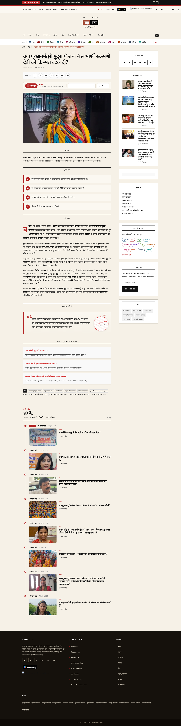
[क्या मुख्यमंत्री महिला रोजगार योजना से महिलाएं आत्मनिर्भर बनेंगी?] (43, 509)
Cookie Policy (76, 679)
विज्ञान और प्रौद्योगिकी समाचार (133, 210)
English (94, 17)
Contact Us (75, 652)
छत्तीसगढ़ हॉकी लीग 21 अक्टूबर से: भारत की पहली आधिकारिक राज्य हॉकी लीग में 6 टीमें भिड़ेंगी (146, 119)
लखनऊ (133, 250)
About (41, 9)
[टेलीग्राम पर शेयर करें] (57, 75)
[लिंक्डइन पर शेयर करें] (51, 75)
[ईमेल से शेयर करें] (62, 75)
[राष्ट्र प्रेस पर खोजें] (157, 35)
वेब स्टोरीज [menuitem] (101, 35)
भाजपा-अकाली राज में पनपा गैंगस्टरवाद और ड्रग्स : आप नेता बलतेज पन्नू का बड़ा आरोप (145, 84)
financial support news (99, 394)
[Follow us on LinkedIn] (173, 9)
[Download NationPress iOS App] (141, 9)
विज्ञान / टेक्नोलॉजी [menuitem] (73, 35)
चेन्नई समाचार (56, 703)
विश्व (119, 652)
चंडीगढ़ (141, 250)
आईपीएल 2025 (137, 311)
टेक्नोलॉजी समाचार (128, 315)
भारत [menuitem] (29, 35)
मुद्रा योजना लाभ (48, 391)
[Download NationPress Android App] (122, 9)
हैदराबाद (135, 245)
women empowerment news (58, 394)
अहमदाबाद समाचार (101, 703)
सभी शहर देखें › (127, 255)
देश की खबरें (126, 193)
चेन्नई (146, 240)
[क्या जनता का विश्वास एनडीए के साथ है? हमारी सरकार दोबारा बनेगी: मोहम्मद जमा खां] (43, 485)
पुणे (142, 245)
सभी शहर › (26, 710)
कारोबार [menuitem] (55, 35)
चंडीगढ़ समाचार (135, 703)
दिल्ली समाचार (36, 703)
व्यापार (120, 663)
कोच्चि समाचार (146, 703)
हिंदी (84, 17)
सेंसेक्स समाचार (148, 311)
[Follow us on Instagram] (167, 9)
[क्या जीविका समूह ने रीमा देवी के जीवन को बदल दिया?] (43, 437)
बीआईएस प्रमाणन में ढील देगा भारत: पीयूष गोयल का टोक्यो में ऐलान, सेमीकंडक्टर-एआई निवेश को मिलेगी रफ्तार (146, 136)
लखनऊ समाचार (124, 703)
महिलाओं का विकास (70, 391)
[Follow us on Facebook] (156, 9)
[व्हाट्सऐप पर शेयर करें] (35, 75)
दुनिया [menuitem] (37, 35)
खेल (119, 668)
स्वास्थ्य (120, 679)
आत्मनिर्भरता (59, 391)
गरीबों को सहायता (83, 391)
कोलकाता (126, 245)
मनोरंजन (120, 657)
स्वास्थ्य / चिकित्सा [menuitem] (88, 35)
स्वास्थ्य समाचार (127, 213)
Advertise (63, 9)
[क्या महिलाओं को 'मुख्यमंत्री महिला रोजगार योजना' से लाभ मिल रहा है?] (43, 461)
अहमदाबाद (150, 245)
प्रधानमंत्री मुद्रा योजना (35, 391)
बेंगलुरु (139, 240)
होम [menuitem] (24, 35)
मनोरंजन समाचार (128, 206)
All (60, 429)
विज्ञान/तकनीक (122, 674)
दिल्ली (131, 240)
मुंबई (125, 240)
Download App (77, 663)
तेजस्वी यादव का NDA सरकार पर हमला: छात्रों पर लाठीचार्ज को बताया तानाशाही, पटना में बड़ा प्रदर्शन (146, 154)
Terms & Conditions (79, 685)
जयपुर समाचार (113, 703)
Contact (73, 9)
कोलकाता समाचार (68, 703)
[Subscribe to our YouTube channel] (178, 9)
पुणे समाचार (90, 703)
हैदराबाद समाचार (80, 703)
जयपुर (125, 250)
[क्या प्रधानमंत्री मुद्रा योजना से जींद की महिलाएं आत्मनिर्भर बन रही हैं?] (43, 607)
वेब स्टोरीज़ (121, 685)
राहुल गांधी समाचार (138, 319)
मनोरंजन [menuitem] (45, 35)
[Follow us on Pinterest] (150, 62)
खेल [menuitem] (63, 35)
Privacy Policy (76, 668)
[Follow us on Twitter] (162, 9)
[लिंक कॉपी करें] (67, 75)
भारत (60, 453)
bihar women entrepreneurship (79, 394)
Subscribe (130, 289)
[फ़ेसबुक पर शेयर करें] (46, 75)
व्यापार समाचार (127, 200)
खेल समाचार (126, 203)
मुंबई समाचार (26, 703)
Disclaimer (75, 674)
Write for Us (51, 9)
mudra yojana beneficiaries (38, 394)
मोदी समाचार (126, 311)
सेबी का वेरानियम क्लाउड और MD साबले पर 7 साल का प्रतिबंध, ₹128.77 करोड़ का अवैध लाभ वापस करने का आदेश (77, 2)
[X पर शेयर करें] (40, 75)
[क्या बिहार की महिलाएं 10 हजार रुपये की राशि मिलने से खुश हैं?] (43, 558)
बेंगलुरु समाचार (46, 703)
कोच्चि (149, 250)
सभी (157, 42)
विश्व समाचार (126, 197)
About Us (74, 646)
